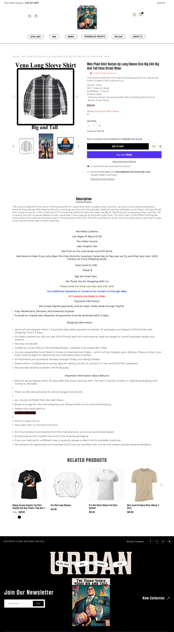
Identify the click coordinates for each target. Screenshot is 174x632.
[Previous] (14, 96)
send (38, 603)
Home (15, 56)
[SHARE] (159, 146)
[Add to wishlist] (154, 146)
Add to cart (118, 146)
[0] (134, 14)
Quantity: (92, 121)
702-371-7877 (32, 3)
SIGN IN (161, 3)
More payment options (124, 161)
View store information (102, 179)
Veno (99, 85)
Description (84, 199)
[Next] (77, 96)
